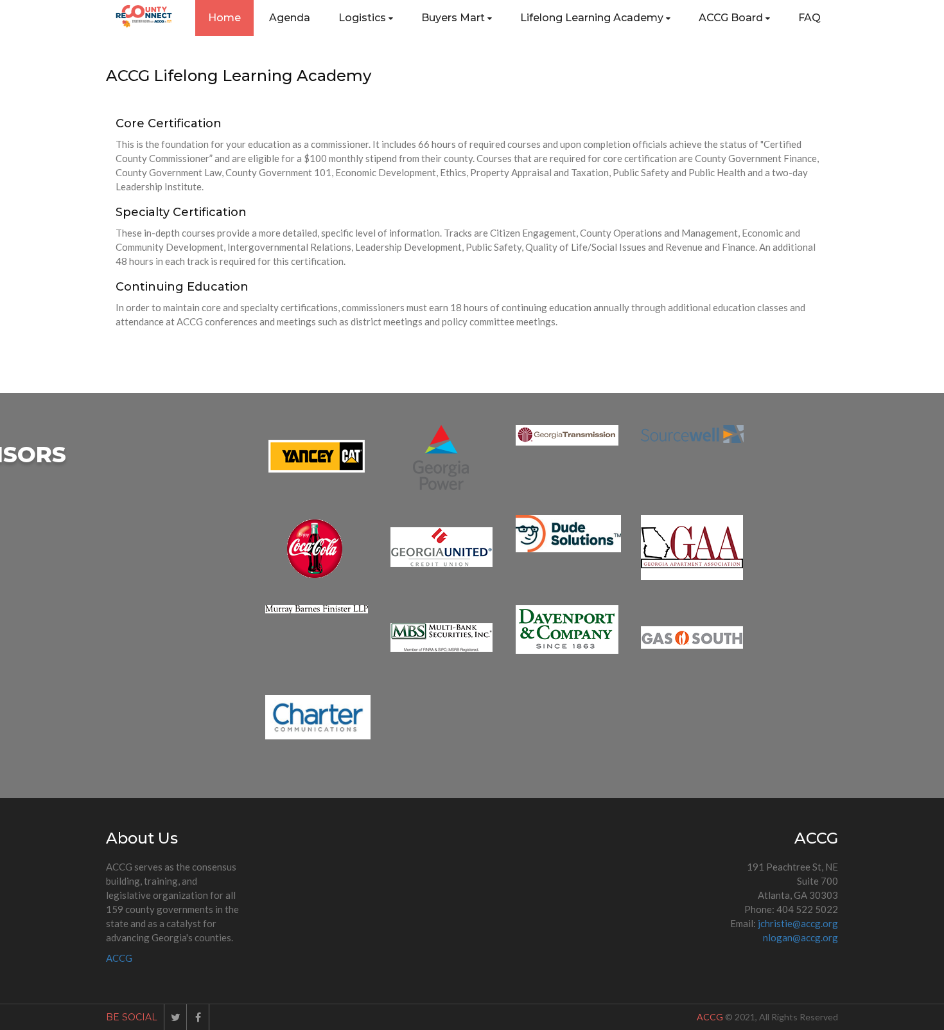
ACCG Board (731, 18)
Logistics (362, 18)
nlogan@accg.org (800, 937)
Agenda (289, 18)
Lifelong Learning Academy (591, 18)
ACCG (119, 958)
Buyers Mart (453, 18)
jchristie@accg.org (798, 923)
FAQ (809, 18)
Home (224, 18)
